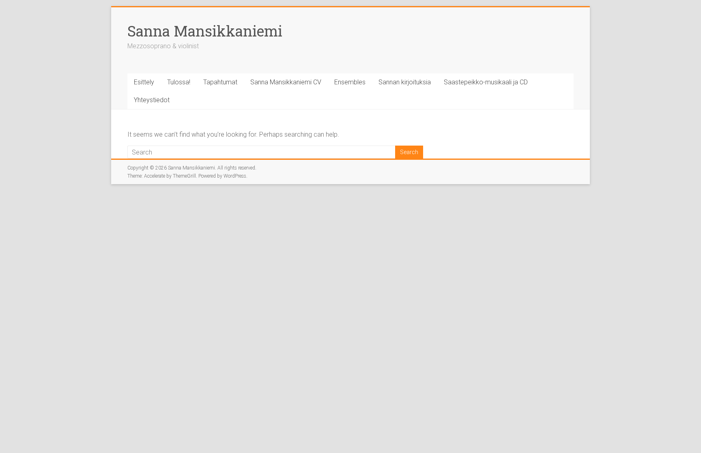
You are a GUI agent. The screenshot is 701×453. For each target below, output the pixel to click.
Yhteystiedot (152, 100)
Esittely (144, 82)
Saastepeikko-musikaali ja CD (486, 82)
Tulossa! (178, 82)
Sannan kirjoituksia (404, 82)
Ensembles (350, 82)
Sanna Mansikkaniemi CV (285, 82)
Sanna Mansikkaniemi (204, 31)
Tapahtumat (220, 82)
